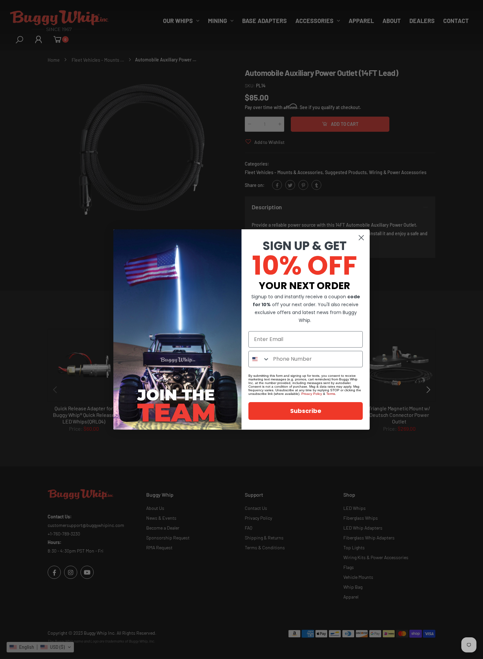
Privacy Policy (311, 394)
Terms (330, 394)
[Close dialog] (361, 237)
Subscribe (305, 411)
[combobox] (259, 359)
